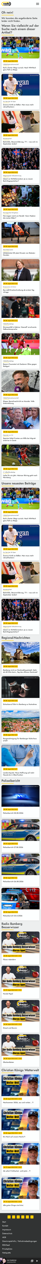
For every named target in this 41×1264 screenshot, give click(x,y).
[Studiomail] (27, 1216)
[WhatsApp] (9, 1216)
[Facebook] (13, 1216)
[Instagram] (18, 1216)
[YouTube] (22, 1216)
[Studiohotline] (31, 1216)
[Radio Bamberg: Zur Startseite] (18, 4)
